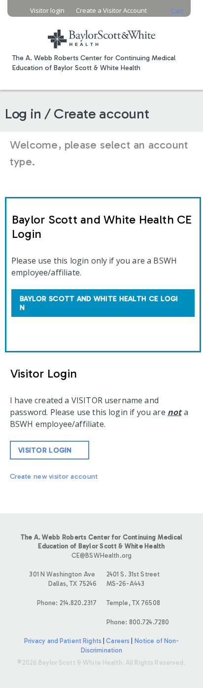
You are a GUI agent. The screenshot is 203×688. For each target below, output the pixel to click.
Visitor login (47, 10)
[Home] (101, 32)
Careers (118, 641)
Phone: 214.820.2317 (67, 603)
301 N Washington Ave (63, 579)
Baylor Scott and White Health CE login (99, 303)
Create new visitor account (54, 476)
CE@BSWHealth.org (101, 555)
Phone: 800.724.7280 (137, 622)
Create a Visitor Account (111, 10)
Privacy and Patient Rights (63, 641)
